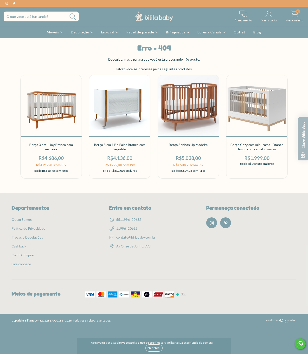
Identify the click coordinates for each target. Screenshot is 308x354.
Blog (257, 32)
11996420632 (126, 228)
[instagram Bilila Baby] (7, 3)
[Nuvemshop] (281, 322)
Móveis (53, 32)
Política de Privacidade (28, 228)
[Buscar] (72, 16)
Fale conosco (21, 264)
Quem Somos (22, 219)
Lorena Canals (210, 32)
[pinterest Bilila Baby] (14, 3)
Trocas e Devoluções (27, 237)
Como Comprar (23, 255)
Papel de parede (140, 32)
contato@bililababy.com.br (135, 237)
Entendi (154, 348)
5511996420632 (128, 219)
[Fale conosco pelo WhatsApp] (300, 343)
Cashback (19, 246)
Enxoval (108, 32)
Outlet (239, 32)
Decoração (80, 32)
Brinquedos (176, 32)
